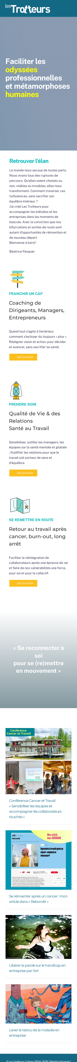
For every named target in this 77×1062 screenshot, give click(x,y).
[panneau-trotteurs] (17, 272)
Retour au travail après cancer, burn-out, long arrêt (37, 536)
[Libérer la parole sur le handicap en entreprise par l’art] (38, 937)
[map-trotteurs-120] (19, 498)
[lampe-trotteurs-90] (16, 382)
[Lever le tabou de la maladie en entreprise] (38, 1004)
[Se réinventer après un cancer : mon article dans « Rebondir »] (38, 860)
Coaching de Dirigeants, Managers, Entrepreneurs (36, 310)
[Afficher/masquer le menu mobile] (70, 10)
